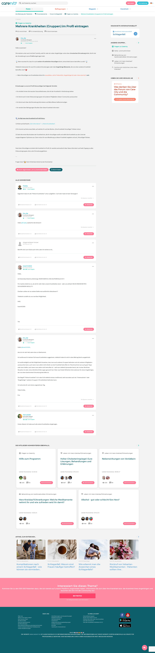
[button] (29, 10)
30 (29, 483)
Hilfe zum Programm (30, 459)
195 (23, 523)
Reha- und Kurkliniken (122, 51)
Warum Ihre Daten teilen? (25, 617)
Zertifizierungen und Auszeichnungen (61, 616)
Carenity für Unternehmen (58, 627)
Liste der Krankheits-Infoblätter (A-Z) (93, 622)
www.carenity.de (35, 634)
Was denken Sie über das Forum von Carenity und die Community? (125, 91)
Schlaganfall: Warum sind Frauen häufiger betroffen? (61, 565)
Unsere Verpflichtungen (24, 628)
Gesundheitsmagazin (88, 616)
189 (85, 523)
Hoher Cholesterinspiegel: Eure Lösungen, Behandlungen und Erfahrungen (76, 461)
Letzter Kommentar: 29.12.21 (69, 472)
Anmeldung (142, 3)
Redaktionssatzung (56, 617)
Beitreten (130, 3)
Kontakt (53, 625)
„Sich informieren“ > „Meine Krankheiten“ (42, 124)
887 (64, 483)
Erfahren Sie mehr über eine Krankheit (93, 619)
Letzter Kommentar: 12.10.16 (28, 472)
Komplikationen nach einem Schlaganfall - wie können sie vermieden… (29, 567)
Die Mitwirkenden (22, 623)
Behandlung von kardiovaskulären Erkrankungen (125, 56)
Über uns (20, 616)
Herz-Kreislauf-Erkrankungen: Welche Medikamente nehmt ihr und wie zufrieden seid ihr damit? (45, 501)
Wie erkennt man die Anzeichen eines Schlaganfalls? (89, 567)
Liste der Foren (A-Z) (88, 620)
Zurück (18, 19)
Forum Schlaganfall (56, 14)
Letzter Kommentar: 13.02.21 (28, 512)
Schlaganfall (119, 34)
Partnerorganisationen (24, 622)
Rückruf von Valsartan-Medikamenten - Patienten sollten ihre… (123, 567)
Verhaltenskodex (56, 619)
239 (106, 483)
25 (29, 523)
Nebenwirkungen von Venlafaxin (119, 459)
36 (112, 483)
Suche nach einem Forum (90, 617)
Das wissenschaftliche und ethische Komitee (30, 625)
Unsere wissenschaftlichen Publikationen (29, 627)
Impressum (54, 620)
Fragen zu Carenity (72, 14)
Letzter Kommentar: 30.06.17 (111, 472)
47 (71, 483)
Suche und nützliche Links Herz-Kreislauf (126, 68)
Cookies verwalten (56, 623)
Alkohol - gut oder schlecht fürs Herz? (100, 499)
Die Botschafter (22, 620)
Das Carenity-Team (23, 619)
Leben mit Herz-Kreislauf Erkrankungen (123, 62)
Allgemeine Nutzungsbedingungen (61, 622)
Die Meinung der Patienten (24, 14)
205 (23, 483)
